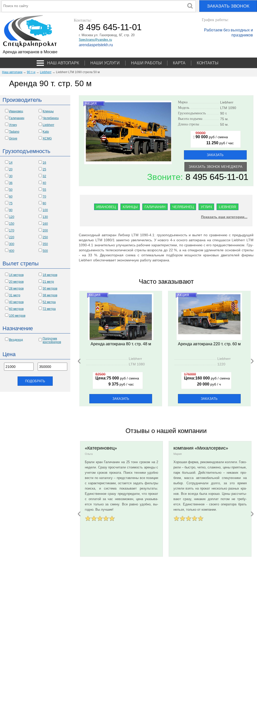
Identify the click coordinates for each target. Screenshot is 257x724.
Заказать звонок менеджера (215, 167)
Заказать (215, 155)
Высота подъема (198, 119)
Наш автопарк (63, 63)
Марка (198, 102)
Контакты (207, 63)
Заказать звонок (228, 6)
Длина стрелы (198, 124)
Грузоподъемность (198, 113)
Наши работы (146, 63)
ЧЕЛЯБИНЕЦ (183, 207)
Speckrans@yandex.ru (95, 39)
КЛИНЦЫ (130, 207)
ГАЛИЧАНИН (155, 207)
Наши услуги (105, 63)
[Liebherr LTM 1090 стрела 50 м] (128, 160)
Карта (179, 63)
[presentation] (79, 360)
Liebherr (45, 72)
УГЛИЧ (206, 207)
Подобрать (35, 381)
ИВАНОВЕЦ (106, 207)
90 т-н (31, 72)
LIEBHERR (227, 207)
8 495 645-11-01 (110, 27)
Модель (198, 108)
